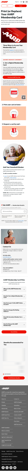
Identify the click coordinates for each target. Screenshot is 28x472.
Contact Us (16, 399)
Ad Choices (20, 461)
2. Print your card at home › (11, 105)
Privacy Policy (21, 220)
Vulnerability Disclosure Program (9, 461)
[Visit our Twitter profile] (7, 467)
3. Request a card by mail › (11, 124)
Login (21, 1)
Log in (5, 176)
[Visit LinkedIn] (14, 467)
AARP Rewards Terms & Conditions (9, 456)
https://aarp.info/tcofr (20, 84)
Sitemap (3, 451)
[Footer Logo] (14, 388)
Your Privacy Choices (6, 464)
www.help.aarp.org (7, 257)
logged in (11, 50)
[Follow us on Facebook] (3, 467)
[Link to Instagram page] (11, 467)
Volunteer (4, 405)
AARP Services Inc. (18, 424)
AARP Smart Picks (6, 414)
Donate (3, 402)
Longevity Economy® (6, 445)
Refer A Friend (17, 408)
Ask (25, 211)
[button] (26, 1)
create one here (12, 177)
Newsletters (17, 405)
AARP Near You (5, 418)
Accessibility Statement (7, 453)
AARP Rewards (5, 411)
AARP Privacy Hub (10, 451)
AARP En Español (18, 402)
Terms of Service (19, 451)
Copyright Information (7, 459)
